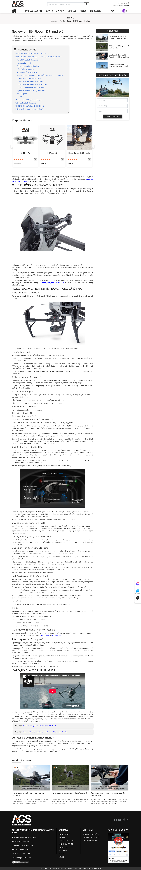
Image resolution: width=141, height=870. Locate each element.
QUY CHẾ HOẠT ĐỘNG (91, 834)
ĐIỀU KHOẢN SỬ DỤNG (91, 841)
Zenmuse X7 (56, 635)
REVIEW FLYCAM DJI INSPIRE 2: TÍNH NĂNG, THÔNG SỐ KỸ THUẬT (38, 57)
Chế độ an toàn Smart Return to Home (31, 87)
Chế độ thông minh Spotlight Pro (29, 78)
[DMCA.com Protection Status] (20, 862)
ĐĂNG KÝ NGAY (112, 116)
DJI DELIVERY (63, 847)
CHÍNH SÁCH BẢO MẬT (91, 837)
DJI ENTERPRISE (64, 834)
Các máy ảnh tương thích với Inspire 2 (29, 100)
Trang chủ (54, 21)
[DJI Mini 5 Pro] (25, 137)
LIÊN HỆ (61, 857)
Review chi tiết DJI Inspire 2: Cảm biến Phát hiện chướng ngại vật (41, 75)
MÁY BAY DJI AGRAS (66, 841)
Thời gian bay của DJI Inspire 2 (28, 66)
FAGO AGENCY (95, 868)
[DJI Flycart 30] (52, 137)
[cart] (112, 11)
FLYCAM (62, 837)
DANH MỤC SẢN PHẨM (33, 11)
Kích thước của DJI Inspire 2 (27, 72)
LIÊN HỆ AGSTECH (96, 11)
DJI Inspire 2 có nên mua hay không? (29, 109)
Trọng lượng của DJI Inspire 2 (27, 60)
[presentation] (12, 146)
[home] (18, 4)
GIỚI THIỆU (49, 11)
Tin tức (62, 21)
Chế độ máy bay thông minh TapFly (30, 81)
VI (124, 11)
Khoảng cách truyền (24, 63)
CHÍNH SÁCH (72, 11)
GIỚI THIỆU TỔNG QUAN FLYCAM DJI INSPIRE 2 (32, 54)
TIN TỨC (83, 11)
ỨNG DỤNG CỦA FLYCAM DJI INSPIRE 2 (29, 106)
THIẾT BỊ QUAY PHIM (66, 844)
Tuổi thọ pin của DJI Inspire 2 (25, 103)
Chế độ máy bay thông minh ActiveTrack (32, 84)
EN (127, 11)
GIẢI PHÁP (60, 11)
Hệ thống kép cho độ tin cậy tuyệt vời (31, 90)
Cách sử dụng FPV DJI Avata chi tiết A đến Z (39, 726)
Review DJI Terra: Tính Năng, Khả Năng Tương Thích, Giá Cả (45, 732)
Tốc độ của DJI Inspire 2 (25, 69)
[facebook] (115, 820)
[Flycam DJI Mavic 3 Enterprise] (79, 137)
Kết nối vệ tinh (22, 94)
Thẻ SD (19, 97)
